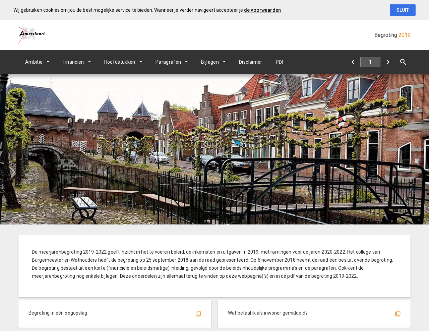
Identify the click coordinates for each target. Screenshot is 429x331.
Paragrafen (168, 62)
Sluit (402, 10)
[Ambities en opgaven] (387, 62)
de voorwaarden (262, 10)
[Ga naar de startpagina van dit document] (31, 35)
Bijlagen (210, 62)
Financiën (73, 62)
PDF (280, 62)
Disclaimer (250, 62)
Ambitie (34, 62)
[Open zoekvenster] (403, 62)
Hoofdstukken (119, 62)
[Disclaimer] (352, 62)
